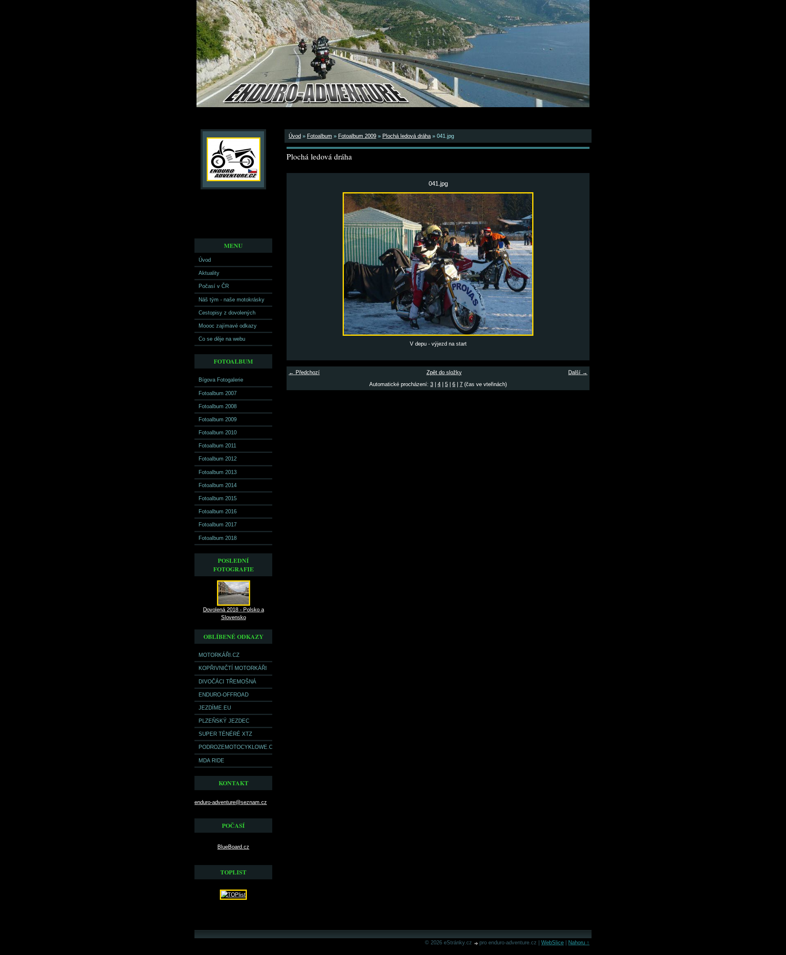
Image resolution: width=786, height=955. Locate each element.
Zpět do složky (444, 372)
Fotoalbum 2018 (218, 538)
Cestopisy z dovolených (227, 313)
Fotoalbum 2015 (218, 498)
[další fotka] (576, 264)
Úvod (205, 260)
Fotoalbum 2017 (218, 524)
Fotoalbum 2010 (218, 432)
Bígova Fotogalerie (221, 380)
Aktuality (209, 273)
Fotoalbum (319, 136)
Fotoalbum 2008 (218, 406)
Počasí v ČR (214, 286)
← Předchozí (304, 372)
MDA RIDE (211, 760)
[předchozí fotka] (300, 264)
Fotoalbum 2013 (218, 472)
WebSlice (552, 942)
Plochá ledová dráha (406, 136)
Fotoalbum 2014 (218, 485)
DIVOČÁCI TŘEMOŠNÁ (227, 682)
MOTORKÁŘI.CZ (219, 655)
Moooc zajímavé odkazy (228, 326)
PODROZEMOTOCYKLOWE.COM (235, 747)
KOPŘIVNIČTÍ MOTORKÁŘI (233, 668)
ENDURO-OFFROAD (223, 695)
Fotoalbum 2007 (218, 393)
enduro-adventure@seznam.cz (230, 802)
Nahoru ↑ (579, 942)
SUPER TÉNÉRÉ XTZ (225, 734)
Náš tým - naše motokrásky (231, 300)
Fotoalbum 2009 (218, 419)
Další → (577, 372)
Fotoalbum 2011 (217, 446)
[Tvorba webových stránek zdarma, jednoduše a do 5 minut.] (476, 943)
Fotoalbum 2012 (218, 459)
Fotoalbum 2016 (218, 511)
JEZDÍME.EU (215, 708)
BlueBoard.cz (233, 847)
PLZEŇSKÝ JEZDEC (224, 721)
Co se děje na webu (222, 339)
